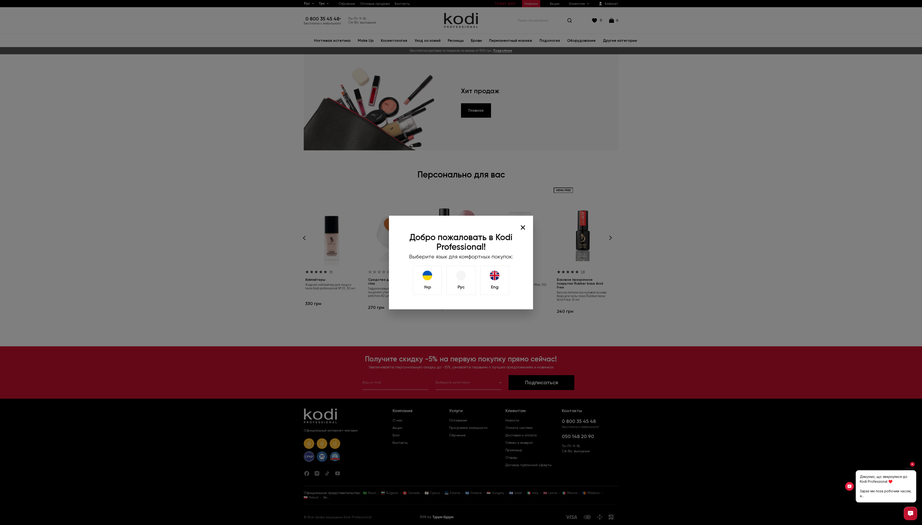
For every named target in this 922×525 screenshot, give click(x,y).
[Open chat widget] (910, 513)
